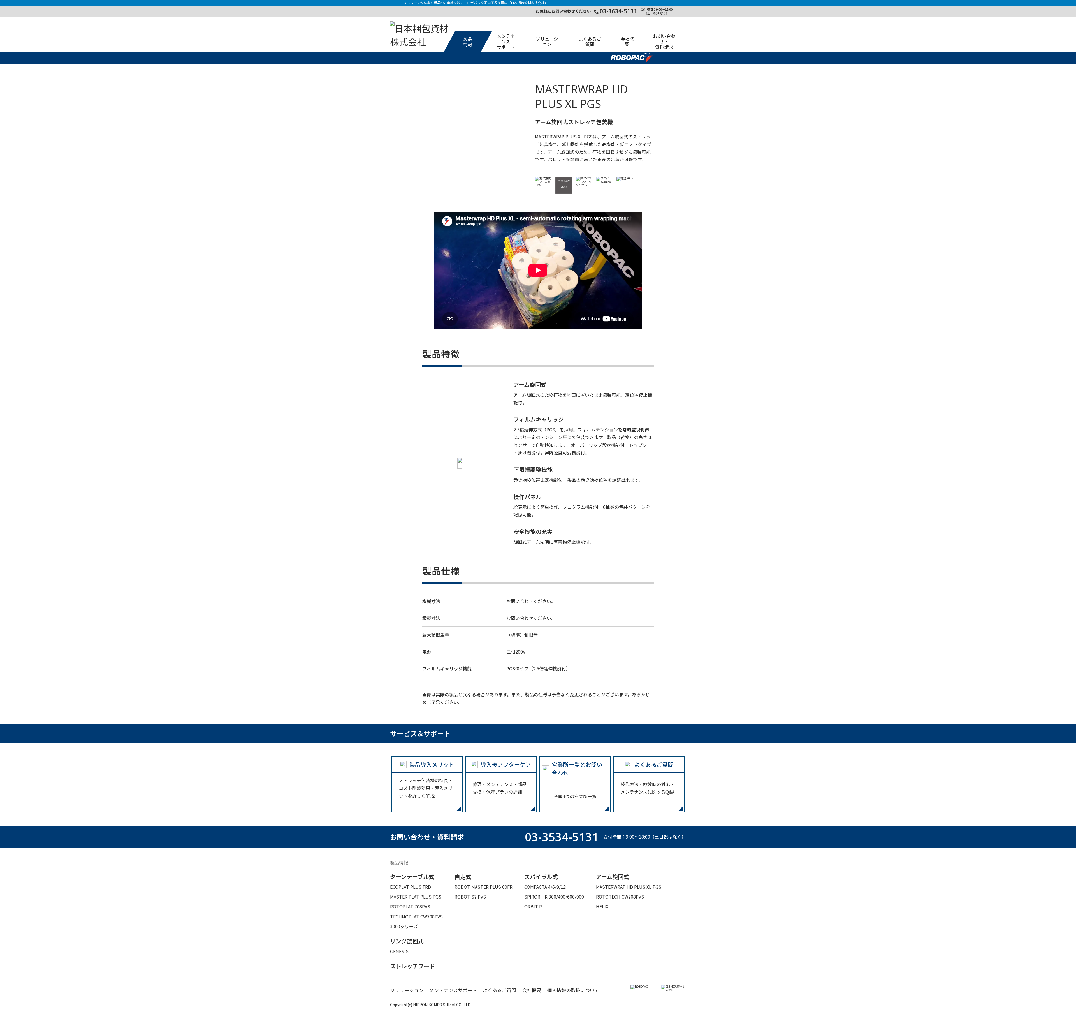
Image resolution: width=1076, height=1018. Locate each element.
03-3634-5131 (618, 11)
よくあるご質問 (499, 990)
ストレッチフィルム (464, 13)
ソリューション (406, 990)
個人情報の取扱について (573, 990)
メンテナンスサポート (453, 990)
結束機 (506, 13)
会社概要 (531, 990)
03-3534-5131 (562, 836)
